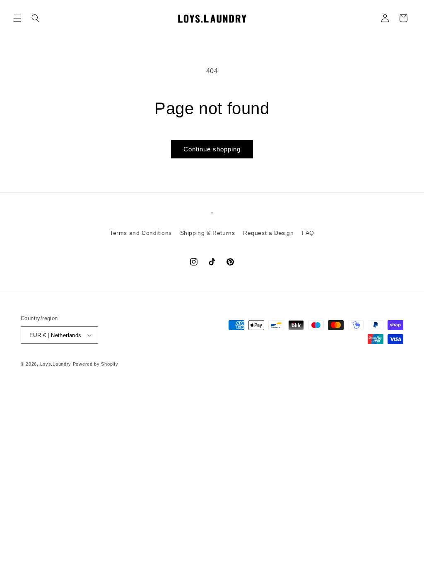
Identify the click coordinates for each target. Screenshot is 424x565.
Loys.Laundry (55, 364)
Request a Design (268, 233)
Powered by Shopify (95, 364)
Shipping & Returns (207, 233)
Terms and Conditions (141, 233)
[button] (17, 18)
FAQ (308, 233)
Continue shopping (212, 149)
